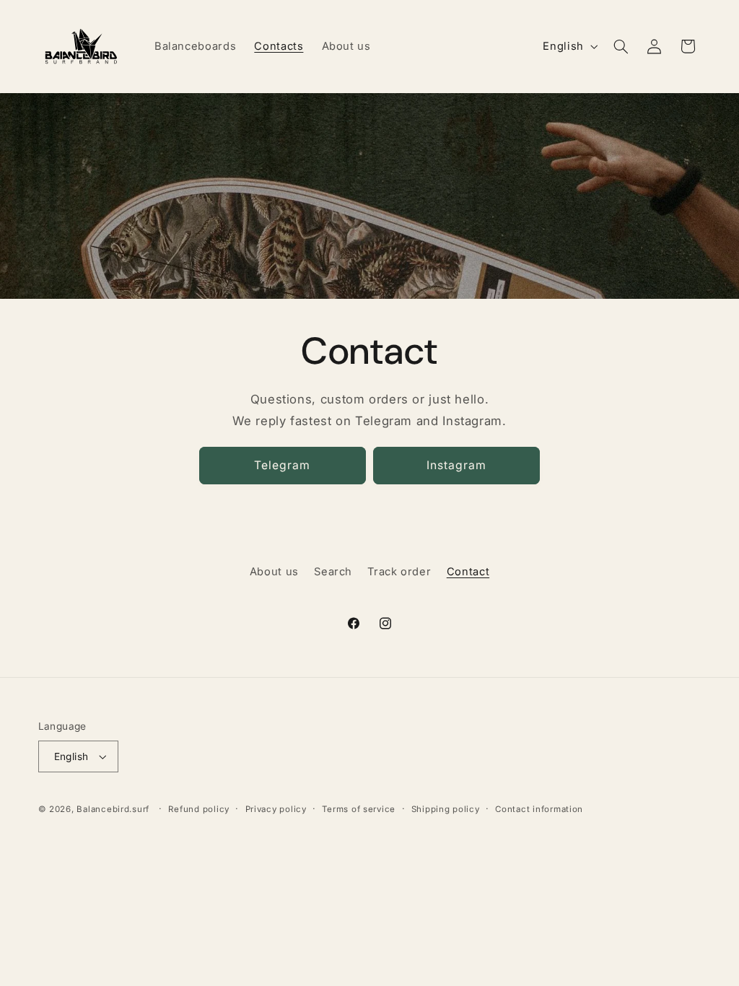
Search (333, 571)
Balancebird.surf (112, 809)
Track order (399, 571)
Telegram (282, 465)
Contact (468, 571)
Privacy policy (276, 809)
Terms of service (358, 809)
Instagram (456, 465)
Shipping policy (445, 809)
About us (274, 571)
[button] (620, 46)
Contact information (539, 809)
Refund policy (198, 809)
